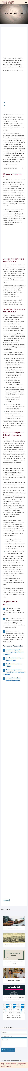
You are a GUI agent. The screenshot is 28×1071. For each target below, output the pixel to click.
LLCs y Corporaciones (7, 1065)
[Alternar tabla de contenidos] (22, 168)
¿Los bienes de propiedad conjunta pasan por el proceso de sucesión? (13, 652)
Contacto (8, 1066)
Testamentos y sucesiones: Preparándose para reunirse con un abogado (14, 672)
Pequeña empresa (22, 1063)
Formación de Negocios (10, 1063)
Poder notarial (6, 900)
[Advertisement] (14, 43)
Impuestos (16, 1065)
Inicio (2, 1063)
